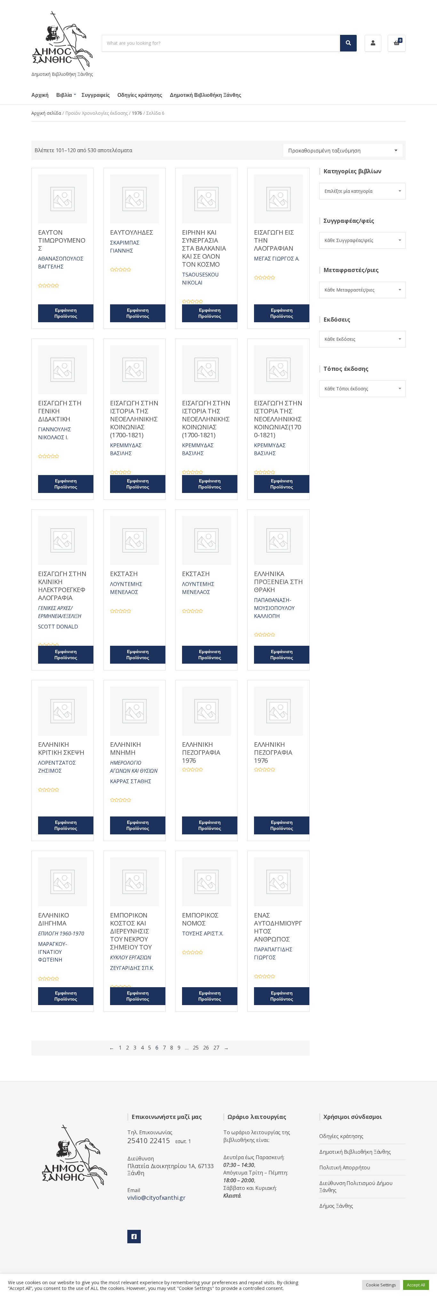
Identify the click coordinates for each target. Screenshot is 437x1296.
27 (216, 1047)
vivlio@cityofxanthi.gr (156, 1197)
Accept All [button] (416, 1285)
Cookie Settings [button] (381, 1285)
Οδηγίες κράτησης (139, 95)
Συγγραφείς (96, 95)
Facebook (134, 1236)
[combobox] (362, 191)
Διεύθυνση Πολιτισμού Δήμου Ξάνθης (356, 1187)
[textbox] (362, 191)
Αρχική (40, 95)
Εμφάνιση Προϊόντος (65, 313)
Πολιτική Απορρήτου (344, 1167)
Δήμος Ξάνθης (336, 1205)
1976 (137, 113)
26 (206, 1047)
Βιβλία (64, 95)
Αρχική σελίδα (46, 113)
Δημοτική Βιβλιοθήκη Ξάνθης (205, 95)
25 (196, 1047)
